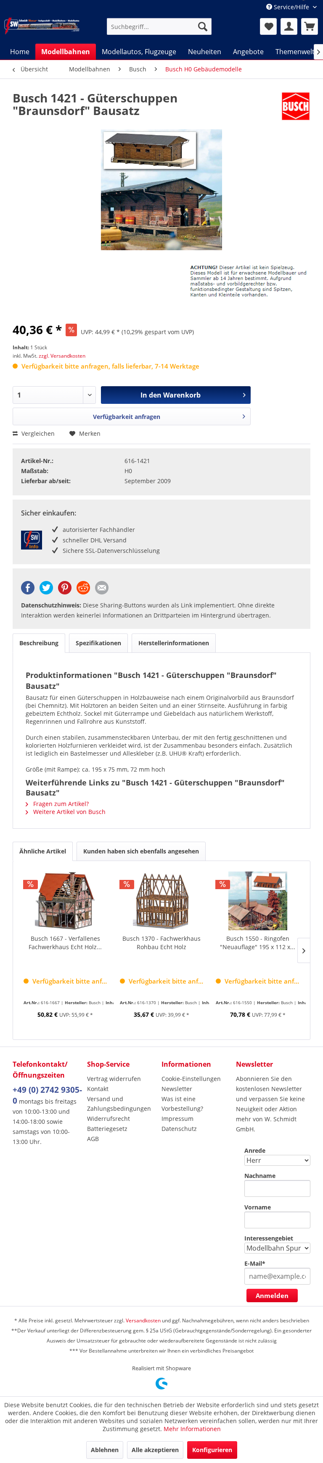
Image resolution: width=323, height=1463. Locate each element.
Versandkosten (143, 1320)
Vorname (257, 1207)
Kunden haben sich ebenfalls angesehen (141, 851)
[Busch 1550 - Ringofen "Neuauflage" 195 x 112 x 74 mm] (257, 901)
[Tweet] (46, 592)
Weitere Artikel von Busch (69, 812)
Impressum (177, 1119)
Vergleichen (37, 433)
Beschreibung (38, 643)
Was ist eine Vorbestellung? (182, 1104)
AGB (93, 1139)
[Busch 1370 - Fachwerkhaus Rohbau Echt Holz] (162, 901)
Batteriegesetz (107, 1129)
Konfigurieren (212, 1450)
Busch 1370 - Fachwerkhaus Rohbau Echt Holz (161, 942)
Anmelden (272, 1295)
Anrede (254, 1150)
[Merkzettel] (268, 26)
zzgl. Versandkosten (62, 355)
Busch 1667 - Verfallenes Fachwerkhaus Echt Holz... (65, 942)
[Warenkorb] (309, 26)
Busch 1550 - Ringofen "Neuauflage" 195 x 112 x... (257, 942)
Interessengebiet (268, 1238)
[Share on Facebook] (27, 592)
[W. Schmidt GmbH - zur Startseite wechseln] (41, 26)
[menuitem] (159, 26)
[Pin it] (64, 592)
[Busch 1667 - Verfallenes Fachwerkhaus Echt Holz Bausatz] (65, 901)
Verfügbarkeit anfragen (126, 417)
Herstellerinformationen (173, 643)
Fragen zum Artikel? (60, 804)
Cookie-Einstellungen (191, 1079)
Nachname (259, 1176)
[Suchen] (203, 26)
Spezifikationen (98, 643)
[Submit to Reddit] (83, 592)
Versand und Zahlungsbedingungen (119, 1104)
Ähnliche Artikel (42, 851)
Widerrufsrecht (108, 1119)
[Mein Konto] (289, 26)
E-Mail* (254, 1263)
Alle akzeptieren (155, 1450)
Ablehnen (105, 1450)
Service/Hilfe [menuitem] (291, 7)
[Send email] (102, 592)
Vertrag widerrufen (114, 1079)
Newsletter (177, 1089)
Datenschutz (179, 1129)
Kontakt (98, 1089)
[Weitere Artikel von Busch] (295, 106)
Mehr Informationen (192, 1429)
